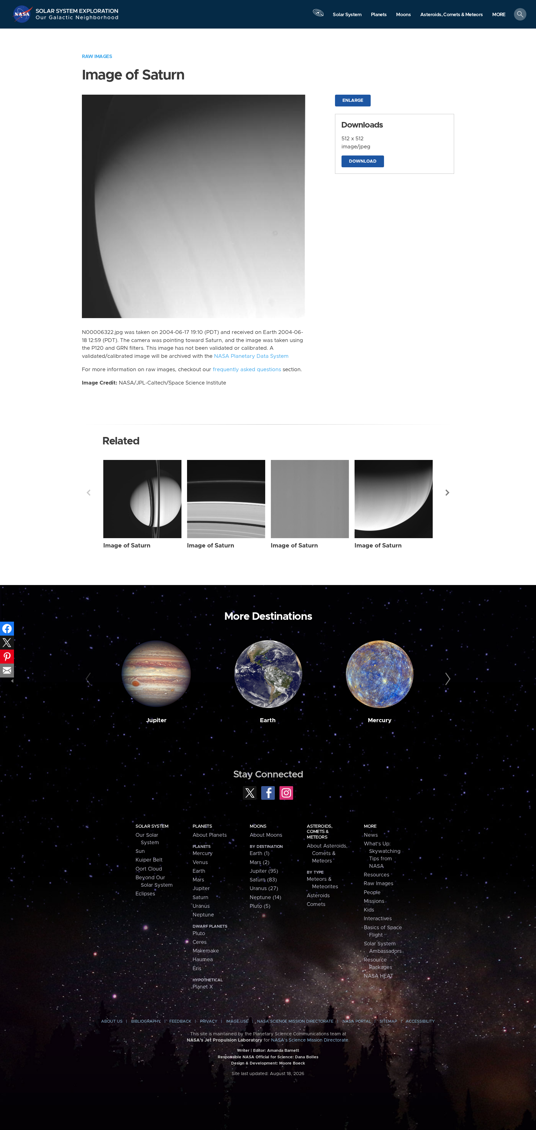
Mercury (379, 720)
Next (447, 492)
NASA (23, 14)
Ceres (200, 942)
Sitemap (388, 1022)
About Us (112, 1022)
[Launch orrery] (318, 16)
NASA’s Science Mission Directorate (309, 1040)
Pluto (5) (260, 906)
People (372, 892)
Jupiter (156, 720)
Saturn (200, 897)
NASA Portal (356, 1022)
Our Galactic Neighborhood (77, 19)
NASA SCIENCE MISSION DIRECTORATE (295, 1022)
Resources (376, 874)
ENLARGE (352, 100)
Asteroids (318, 895)
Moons (258, 826)
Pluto (199, 933)
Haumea (203, 959)
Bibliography (146, 1022)
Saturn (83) (263, 879)
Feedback (180, 1022)
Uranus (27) (264, 888)
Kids (369, 909)
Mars (198, 879)
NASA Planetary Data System (251, 356)
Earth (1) (260, 853)
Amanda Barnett (283, 1051)
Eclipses (145, 893)
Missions (374, 901)
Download (363, 161)
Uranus (201, 906)
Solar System (152, 826)
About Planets (210, 835)
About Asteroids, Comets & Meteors (327, 853)
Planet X (203, 986)
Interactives (378, 918)
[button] (499, 14)
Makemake (206, 950)
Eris (197, 968)
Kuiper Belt (149, 860)
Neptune (203, 914)
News (371, 835)
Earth (268, 720)
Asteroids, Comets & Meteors (319, 832)
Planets (202, 826)
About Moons (266, 835)
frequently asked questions (247, 369)
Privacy (208, 1022)
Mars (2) (260, 862)
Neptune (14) (265, 897)
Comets (316, 904)
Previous (88, 492)
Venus (200, 862)
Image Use (237, 1022)
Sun (140, 851)
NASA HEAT (378, 976)
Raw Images (97, 56)
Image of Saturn (126, 545)
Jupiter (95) (264, 871)
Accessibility (420, 1022)
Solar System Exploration (77, 9)
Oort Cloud (149, 869)
